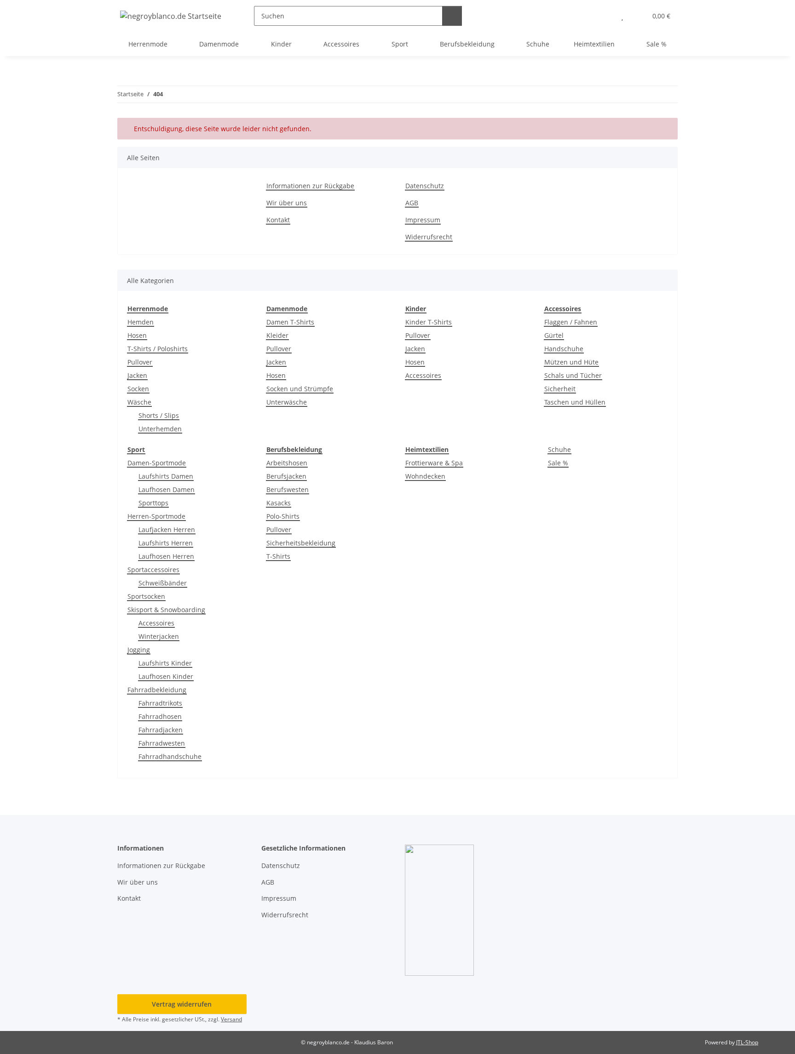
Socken (138, 388)
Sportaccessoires (153, 569)
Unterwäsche (286, 402)
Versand (231, 1019)
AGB (411, 202)
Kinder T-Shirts (428, 322)
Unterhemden (160, 428)
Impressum (422, 219)
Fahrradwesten (161, 743)
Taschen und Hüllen (574, 402)
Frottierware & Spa (434, 462)
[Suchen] (452, 16)
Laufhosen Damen (166, 489)
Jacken (137, 375)
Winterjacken (158, 636)
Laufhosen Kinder (165, 676)
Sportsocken (146, 596)
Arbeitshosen (286, 462)
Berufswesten (287, 489)
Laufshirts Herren (165, 543)
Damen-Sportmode (156, 462)
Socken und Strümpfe (299, 388)
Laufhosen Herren (166, 556)
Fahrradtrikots (160, 703)
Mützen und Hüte (571, 362)
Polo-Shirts (283, 516)
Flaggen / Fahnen (570, 322)
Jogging (138, 649)
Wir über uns (286, 202)
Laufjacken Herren (166, 529)
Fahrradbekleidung (156, 689)
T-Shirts (278, 556)
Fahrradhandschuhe (170, 756)
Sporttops (153, 502)
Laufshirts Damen (165, 476)
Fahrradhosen (160, 716)
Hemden (140, 322)
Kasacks (278, 502)
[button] (604, 16)
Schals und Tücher (573, 375)
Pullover (139, 362)
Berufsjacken (286, 476)
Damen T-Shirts (290, 322)
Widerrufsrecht (428, 236)
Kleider (277, 335)
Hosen (137, 335)
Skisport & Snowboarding (166, 609)
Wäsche (139, 402)
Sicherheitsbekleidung (300, 543)
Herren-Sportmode (156, 516)
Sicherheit (560, 388)
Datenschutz (424, 185)
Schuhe (559, 449)
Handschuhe (563, 348)
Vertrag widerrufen (182, 1004)
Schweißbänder (162, 583)
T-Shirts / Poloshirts (157, 348)
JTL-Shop (747, 1042)
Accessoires (423, 375)
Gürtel (554, 335)
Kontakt (278, 219)
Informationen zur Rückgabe (310, 185)
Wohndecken (425, 476)
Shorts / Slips (158, 415)
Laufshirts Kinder (165, 663)
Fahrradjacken (160, 729)
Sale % (558, 462)
